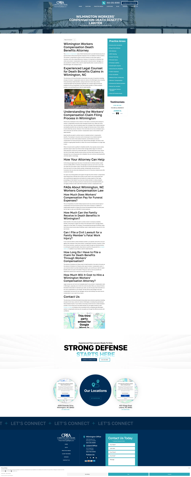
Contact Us (134, 6)
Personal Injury (114, 59)
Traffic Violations (114, 71)
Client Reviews (66, 453)
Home (80, 6)
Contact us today (68, 307)
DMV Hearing (113, 54)
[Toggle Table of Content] (74, 40)
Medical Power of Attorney (117, 77)
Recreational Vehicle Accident (115, 90)
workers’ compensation (71, 53)
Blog (117, 6)
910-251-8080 (113, 2)
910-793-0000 (91, 451)
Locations (110, 6)
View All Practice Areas (116, 93)
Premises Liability (114, 62)
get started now (95, 398)
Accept (65, 395)
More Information (65, 393)
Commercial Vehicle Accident (117, 83)
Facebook (87, 457)
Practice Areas (98, 6)
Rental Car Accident (115, 86)
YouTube (93, 457)
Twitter (90, 457)
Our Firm (88, 6)
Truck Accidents (114, 74)
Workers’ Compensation (116, 80)
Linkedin (96, 457)
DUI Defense (113, 51)
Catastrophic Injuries (115, 65)
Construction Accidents (116, 45)
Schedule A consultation (129, 3)
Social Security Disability (116, 68)
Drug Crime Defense (115, 48)
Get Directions (65, 409)
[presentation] (114, 118)
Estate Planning (114, 57)
